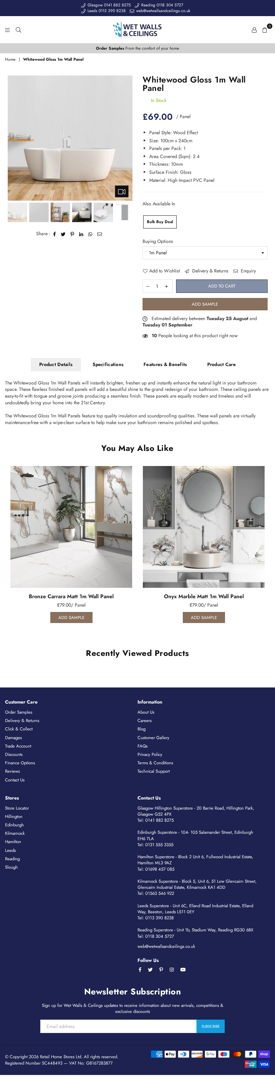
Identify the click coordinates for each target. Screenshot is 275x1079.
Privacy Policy (150, 754)
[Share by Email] (99, 233)
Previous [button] (13, 138)
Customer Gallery (153, 737)
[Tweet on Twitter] (63, 233)
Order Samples (18, 712)
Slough (11, 867)
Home (10, 59)
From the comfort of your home (137, 48)
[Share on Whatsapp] (90, 233)
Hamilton (13, 841)
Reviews (12, 771)
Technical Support (154, 771)
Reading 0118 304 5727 (161, 5)
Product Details (55, 364)
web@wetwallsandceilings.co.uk (162, 11)
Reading (12, 859)
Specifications (108, 364)
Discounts (13, 754)
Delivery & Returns (209, 271)
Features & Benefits (165, 364)
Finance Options (20, 763)
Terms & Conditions (155, 763)
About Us (146, 712)
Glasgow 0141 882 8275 (108, 5)
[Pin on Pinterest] (72, 233)
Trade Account (18, 746)
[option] (137, 48)
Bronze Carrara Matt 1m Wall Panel (71, 596)
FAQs (143, 746)
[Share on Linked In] (81, 233)
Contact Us (14, 780)
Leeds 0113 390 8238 (106, 11)
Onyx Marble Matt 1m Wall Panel (204, 596)
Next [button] (126, 138)
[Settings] (254, 29)
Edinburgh (14, 825)
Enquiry (247, 271)
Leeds (10, 850)
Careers (145, 720)
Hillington (13, 816)
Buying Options (158, 241)
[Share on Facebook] (54, 233)
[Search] (18, 29)
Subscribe (211, 1026)
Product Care (221, 364)
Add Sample (205, 304)
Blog (142, 729)
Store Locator (17, 808)
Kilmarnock (15, 833)
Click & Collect (19, 729)
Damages (13, 737)
